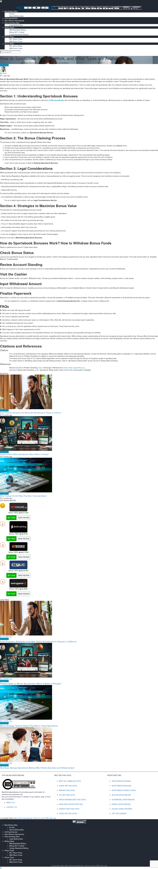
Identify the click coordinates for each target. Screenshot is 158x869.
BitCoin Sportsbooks (121, 795)
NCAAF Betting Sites (68, 786)
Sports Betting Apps (16, 16)
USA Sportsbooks (11, 18)
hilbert (4, 73)
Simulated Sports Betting (71, 804)
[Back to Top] (1, 868)
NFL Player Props (15, 39)
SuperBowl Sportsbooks (123, 799)
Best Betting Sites (11, 11)
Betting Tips (4, 65)
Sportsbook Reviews (121, 781)
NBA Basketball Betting (17, 30)
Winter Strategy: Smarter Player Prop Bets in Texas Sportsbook (23, 496)
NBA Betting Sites (67, 790)
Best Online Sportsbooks (9, 63)
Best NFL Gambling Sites (70, 781)
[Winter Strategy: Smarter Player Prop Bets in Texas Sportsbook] (79, 475)
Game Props (9, 44)
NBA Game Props (15, 48)
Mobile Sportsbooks (121, 804)
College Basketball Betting (18, 34)
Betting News (9, 27)
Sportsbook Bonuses (121, 786)
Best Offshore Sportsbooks (14, 20)
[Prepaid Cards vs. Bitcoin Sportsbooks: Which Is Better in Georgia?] (79, 433)
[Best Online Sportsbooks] (79, 7)
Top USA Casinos (119, 813)
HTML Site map (50, 818)
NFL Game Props (15, 46)
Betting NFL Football (16, 32)
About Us (10, 802)
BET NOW (11, 517)
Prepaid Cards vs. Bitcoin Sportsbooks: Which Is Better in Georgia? (24, 454)
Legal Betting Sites (16, 25)
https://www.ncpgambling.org (74, 367)
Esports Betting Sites (69, 809)
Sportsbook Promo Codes (124, 790)
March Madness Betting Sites (72, 799)
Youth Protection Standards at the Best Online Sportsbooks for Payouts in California (30, 413)
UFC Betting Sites (67, 795)
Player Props (9, 37)
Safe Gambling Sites (12, 23)
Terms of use (39, 818)
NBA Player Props (15, 41)
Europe (12, 13)
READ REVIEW (23, 517)
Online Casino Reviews (122, 809)
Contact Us (11, 807)
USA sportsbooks (57, 100)
